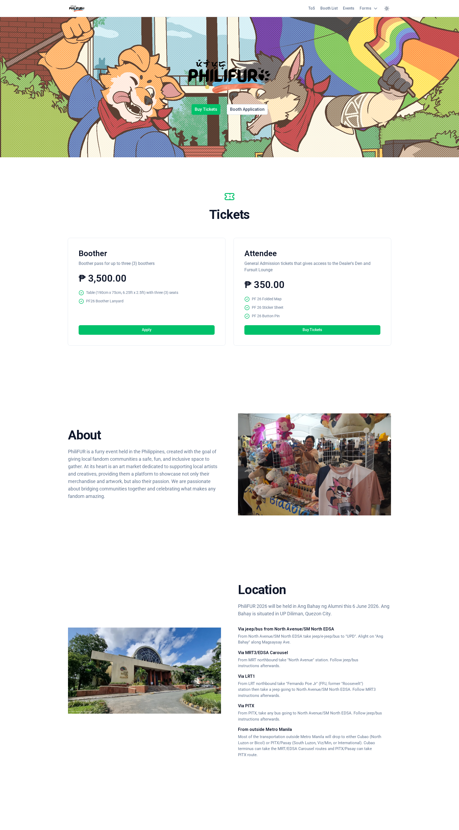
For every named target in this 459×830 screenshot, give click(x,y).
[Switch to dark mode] (386, 8)
